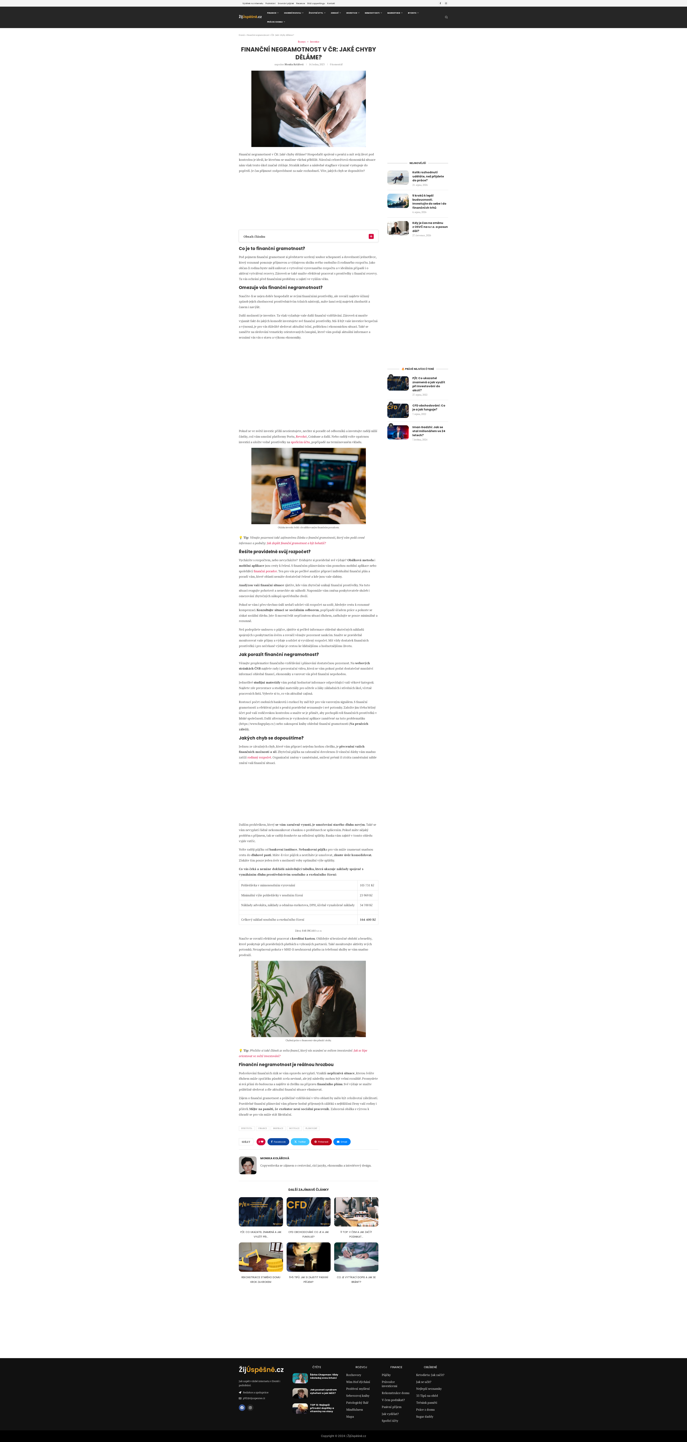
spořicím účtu (300, 442)
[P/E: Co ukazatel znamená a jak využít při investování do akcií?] (261, 1211)
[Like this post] (262, 1141)
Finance (271, 12)
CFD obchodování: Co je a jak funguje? (428, 408)
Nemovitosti (372, 12)
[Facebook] (440, 3)
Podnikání (270, 3)
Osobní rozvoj (292, 12)
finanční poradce (265, 571)
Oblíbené (430, 1367)
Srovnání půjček (286, 3)
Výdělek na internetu (252, 3)
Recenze (300, 3)
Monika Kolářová (294, 64)
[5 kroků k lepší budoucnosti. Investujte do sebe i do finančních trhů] (398, 201)
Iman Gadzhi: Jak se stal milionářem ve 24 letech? (428, 431)
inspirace (278, 1128)
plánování (311, 1128)
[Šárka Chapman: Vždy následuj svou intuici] (300, 1378)
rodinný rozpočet (259, 757)
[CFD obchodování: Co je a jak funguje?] (309, 1211)
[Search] (446, 17)
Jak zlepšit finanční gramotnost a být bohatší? (296, 543)
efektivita (246, 1128)
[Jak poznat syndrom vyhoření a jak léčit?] (300, 1393)
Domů (242, 35)
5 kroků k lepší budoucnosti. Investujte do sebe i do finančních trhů (429, 202)
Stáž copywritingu (316, 3)
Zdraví (334, 12)
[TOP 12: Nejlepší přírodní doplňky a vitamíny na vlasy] (300, 1408)
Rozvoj (361, 1367)
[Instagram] (446, 3)
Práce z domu (275, 21)
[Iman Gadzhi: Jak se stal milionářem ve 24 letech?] (398, 432)
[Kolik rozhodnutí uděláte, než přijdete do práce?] (398, 177)
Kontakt (331, 3)
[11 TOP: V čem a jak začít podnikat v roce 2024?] (356, 1211)
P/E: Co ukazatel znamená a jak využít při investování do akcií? (428, 384)
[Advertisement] (309, 202)
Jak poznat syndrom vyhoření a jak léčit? (323, 1391)
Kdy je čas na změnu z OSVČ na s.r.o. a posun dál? (430, 227)
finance (262, 1128)
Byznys (412, 12)
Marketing (393, 12)
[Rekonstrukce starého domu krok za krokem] (261, 1257)
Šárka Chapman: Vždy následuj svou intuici (324, 1376)
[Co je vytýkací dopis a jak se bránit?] (356, 1257)
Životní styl (316, 12)
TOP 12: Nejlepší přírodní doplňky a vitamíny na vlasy (322, 1408)
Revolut (301, 436)
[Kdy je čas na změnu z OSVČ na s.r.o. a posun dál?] (398, 228)
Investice (351, 12)
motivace (294, 1128)
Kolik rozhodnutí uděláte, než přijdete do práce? (428, 176)
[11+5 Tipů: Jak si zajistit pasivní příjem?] (309, 1257)
